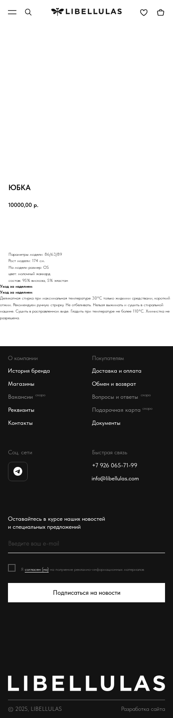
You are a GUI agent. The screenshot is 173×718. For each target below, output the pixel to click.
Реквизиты (21, 409)
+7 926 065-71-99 (114, 465)
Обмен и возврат (114, 383)
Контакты (20, 423)
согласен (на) (37, 569)
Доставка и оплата (117, 370)
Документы (106, 423)
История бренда (29, 370)
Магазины (21, 383)
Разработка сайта (143, 709)
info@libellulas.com (115, 478)
